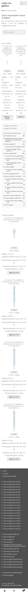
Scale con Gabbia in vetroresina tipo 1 (13, 559)
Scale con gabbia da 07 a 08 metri (11, 497)
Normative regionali (8, 575)
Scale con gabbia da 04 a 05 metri (11, 489)
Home (4, 10)
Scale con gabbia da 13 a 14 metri (11, 513)
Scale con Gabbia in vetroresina (13, 176)
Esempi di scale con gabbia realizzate (12, 572)
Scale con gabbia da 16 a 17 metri (11, 521)
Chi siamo (5, 473)
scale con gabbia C (9, 167)
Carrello (21, 589)
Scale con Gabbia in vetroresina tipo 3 (13, 564)
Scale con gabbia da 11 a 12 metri (11, 507)
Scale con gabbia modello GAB (13, 198)
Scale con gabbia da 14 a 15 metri (11, 515)
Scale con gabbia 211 (10, 144)
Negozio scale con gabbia (9, 476)
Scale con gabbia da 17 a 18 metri (11, 523)
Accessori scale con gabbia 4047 (15, 156)
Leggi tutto (21, 117)
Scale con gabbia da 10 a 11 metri (11, 505)
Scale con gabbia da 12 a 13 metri (11, 510)
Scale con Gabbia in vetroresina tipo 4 (13, 567)
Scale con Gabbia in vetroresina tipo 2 (13, 561)
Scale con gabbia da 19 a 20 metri (11, 528)
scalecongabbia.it (17, 585)
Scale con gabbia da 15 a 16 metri (11, 518)
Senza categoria (9, 205)
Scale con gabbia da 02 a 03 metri (11, 484)
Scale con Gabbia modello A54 (12, 195)
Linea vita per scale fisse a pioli (13, 133)
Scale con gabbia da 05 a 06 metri (11, 492)
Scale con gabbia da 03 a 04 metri (11, 487)
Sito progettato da (6, 585)
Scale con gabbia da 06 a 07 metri (11, 494)
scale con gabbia (6, 4)
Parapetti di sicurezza (10, 136)
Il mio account (4, 590)
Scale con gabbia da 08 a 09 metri (11, 500)
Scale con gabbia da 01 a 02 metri (11, 481)
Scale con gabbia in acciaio (12, 173)
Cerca (14, 590)
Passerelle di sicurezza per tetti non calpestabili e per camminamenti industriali (14, 140)
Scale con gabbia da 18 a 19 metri (11, 526)
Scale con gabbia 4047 (10, 153)
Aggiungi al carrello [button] (7, 117)
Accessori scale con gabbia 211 (15, 146)
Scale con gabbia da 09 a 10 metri (11, 502)
